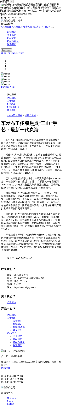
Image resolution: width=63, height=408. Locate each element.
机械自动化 (13, 41)
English (14, 53)
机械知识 (11, 38)
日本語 (10, 404)
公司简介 (11, 302)
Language (6, 50)
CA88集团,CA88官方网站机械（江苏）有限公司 (26, 26)
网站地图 (6, 368)
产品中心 (11, 333)
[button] (5, 87)
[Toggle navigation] (52, 27)
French (21, 53)
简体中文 (6, 53)
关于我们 (11, 35)
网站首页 (11, 32)
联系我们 (11, 44)
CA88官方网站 (14, 115)
